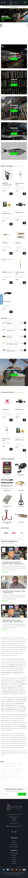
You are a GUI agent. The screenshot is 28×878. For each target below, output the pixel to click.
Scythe (18, 773)
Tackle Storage (4, 493)
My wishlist (14, 859)
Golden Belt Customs (13, 766)
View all (10, 318)
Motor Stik (4, 771)
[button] (1, 25)
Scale (13, 773)
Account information (14, 853)
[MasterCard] (16, 870)
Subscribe (22, 794)
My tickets (14, 857)
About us (14, 840)
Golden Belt (4, 766)
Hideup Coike (5, 409)
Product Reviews (1, 300)
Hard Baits (17, 478)
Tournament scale (5, 778)
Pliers (3, 773)
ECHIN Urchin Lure (6, 213)
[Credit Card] (8, 870)
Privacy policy (14, 842)
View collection (17, 166)
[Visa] (24, 870)
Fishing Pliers (12, 763)
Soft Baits (17, 509)
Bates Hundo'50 (19, 212)
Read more (5, 571)
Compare (14, 861)
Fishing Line (3, 462)
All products (14, 863)
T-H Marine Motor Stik (6, 776)
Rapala (8, 773)
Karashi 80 (5, 243)
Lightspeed (9, 874)
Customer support (14, 846)
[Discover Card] (12, 870)
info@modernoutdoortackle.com (14, 826)
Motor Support (11, 771)
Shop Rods (14, 110)
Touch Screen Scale (16, 776)
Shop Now (14, 59)
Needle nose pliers (19, 771)
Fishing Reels (17, 462)
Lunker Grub (12, 768)
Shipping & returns (14, 844)
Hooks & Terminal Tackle (6, 509)
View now (14, 133)
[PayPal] (20, 870)
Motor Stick (18, 768)
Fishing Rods (3, 478)
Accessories (17, 493)
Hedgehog (18, 243)
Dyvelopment (18, 874)
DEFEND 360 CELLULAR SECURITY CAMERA (7, 185)
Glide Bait (19, 763)
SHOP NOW (14, 153)
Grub (20, 766)
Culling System (5, 763)
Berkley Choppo (6, 301)
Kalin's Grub (4, 768)
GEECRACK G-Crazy (7, 272)
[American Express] (4, 870)
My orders (14, 855)
